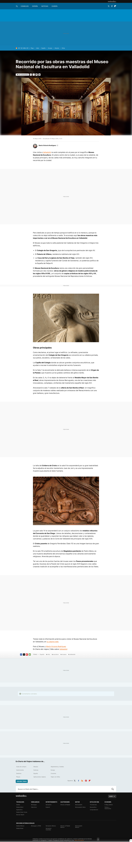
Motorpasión (78, 804)
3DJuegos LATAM (36, 826)
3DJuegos (34, 804)
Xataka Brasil (19, 828)
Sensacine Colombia (48, 829)
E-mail (39, 75)
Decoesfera (93, 807)
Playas (18, 777)
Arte (48, 654)
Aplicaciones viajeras (39, 777)
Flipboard (115, 6)
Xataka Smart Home (21, 812)
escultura (56, 654)
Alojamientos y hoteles (57, 766)
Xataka (18, 804)
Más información (79, 840)
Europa (54, 6)
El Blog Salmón (109, 804)
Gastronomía (20, 770)
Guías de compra (21, 766)
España (35, 6)
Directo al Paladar (65, 804)
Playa (32, 48)
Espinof (48, 807)
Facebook (112, 6)
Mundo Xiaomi (20, 814)
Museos (35, 766)
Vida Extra (34, 807)
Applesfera (19, 809)
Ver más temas (22, 781)
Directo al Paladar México (65, 826)
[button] (48, 145)
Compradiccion (94, 809)
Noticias (44, 6)
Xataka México (20, 826)
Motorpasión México (78, 826)
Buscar (112, 789)
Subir (111, 796)
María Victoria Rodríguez (56, 646)
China (63, 48)
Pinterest (85, 780)
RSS (82, 780)
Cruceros (53, 773)
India (37, 48)
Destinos (18, 773)
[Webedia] (112, 1)
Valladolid (46, 152)
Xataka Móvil (19, 807)
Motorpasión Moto (80, 807)
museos (64, 654)
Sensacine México (51, 826)
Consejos (25, 6)
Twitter (108, 6)
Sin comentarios (23, 74)
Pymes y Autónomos (108, 807)
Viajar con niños (55, 777)
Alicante (57, 48)
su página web (52, 642)
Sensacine (48, 804)
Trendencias (93, 804)
